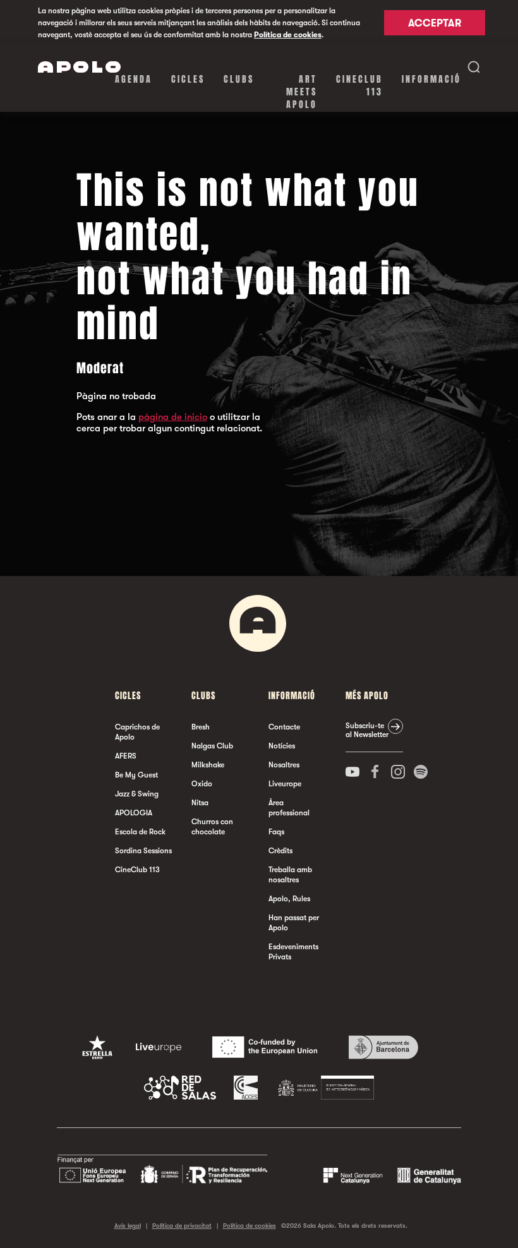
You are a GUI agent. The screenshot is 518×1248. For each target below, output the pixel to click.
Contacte (284, 727)
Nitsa (199, 802)
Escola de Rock (140, 831)
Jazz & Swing (137, 793)
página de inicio (172, 417)
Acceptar (434, 23)
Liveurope (284, 783)
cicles (188, 79)
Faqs (276, 831)
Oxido (201, 783)
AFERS (125, 756)
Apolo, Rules (289, 898)
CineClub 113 (359, 86)
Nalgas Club (212, 745)
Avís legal (127, 1225)
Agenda (133, 79)
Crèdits (280, 850)
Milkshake (207, 764)
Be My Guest (136, 775)
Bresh (200, 727)
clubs (239, 79)
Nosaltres (283, 764)
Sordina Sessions (143, 850)
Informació (431, 79)
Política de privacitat (182, 1225)
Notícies (281, 745)
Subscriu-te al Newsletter (367, 730)
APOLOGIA (133, 812)
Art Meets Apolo (301, 92)
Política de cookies (288, 34)
